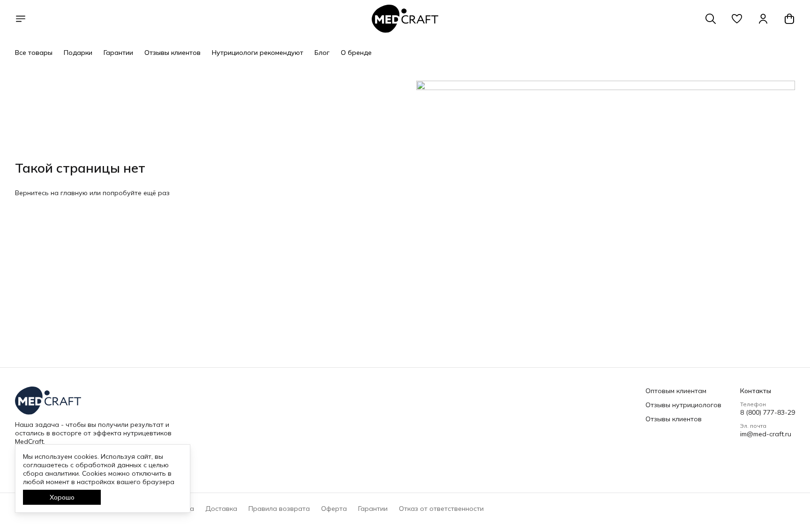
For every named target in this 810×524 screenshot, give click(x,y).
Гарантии (118, 52)
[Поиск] (710, 18)
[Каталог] (20, 18)
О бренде (356, 52)
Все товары (33, 52)
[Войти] (763, 18)
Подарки (78, 52)
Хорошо (62, 497)
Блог (322, 52)
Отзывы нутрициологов (683, 405)
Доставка (221, 508)
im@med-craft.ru (765, 434)
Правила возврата (279, 508)
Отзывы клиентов (172, 52)
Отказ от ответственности (441, 508)
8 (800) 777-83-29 (767, 412)
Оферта (334, 508)
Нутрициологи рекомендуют (257, 52)
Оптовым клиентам (675, 391)
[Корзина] (789, 18)
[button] (736, 18)
